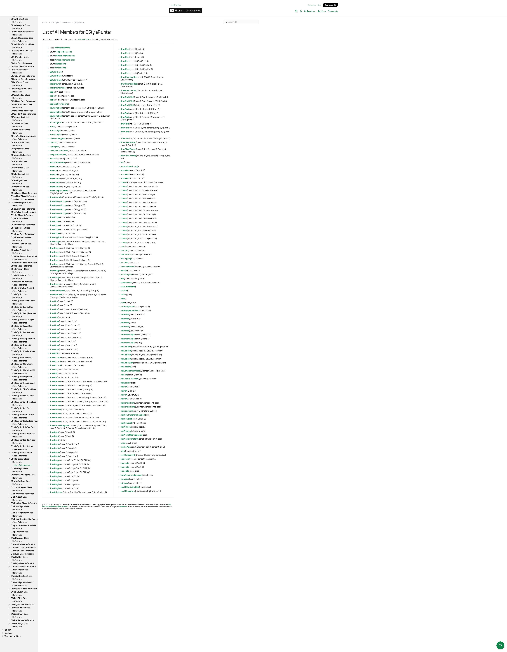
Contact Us (312, 5)
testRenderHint (128, 454)
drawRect (125, 49)
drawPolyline (55, 476)
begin (52, 91)
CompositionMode (63, 51)
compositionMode (58, 154)
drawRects (125, 61)
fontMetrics (126, 254)
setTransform (127, 410)
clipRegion (54, 146)
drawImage (55, 241)
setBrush (125, 314)
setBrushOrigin (128, 334)
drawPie (53, 369)
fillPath (124, 182)
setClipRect (126, 350)
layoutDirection (128, 266)
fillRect (124, 186)
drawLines (54, 321)
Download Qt (330, 4)
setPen (124, 386)
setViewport (126, 418)
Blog (319, 5)
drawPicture (55, 357)
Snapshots (333, 11)
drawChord (55, 178)
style (123, 450)
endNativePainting (129, 166)
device (52, 158)
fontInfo (124, 250)
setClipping (126, 366)
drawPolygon (55, 460)
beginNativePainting (59, 103)
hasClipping (126, 258)
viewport (125, 478)
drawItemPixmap (57, 290)
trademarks (123, 506)
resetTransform (128, 286)
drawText (125, 109)
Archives (322, 11)
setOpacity (126, 382)
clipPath (53, 142)
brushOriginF (56, 134)
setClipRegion (127, 362)
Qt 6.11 (45, 22)
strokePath (126, 446)
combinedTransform (59, 150)
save (123, 298)
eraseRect (125, 170)
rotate (123, 294)
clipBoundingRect (58, 138)
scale (123, 302)
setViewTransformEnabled (133, 414)
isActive (124, 262)
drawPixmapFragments (60, 425)
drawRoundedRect (129, 77)
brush (52, 126)
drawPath (54, 353)
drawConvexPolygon (59, 201)
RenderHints (60, 67)
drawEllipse (55, 217)
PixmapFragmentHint (65, 55)
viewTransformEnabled (131, 474)
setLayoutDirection (129, 378)
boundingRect (56, 107)
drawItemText (56, 294)
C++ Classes (66, 22)
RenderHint (60, 63)
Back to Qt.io (176, 5)
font (123, 246)
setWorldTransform (130, 438)
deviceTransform (57, 162)
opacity (124, 270)
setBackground (127, 306)
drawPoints (55, 444)
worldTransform (128, 490)
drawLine (54, 301)
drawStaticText (127, 97)
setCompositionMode (130, 370)
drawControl (55, 197)
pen (122, 278)
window (124, 483)
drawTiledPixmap (128, 142)
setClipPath (126, 346)
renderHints (126, 282)
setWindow (126, 426)
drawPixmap (55, 381)
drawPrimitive (56, 492)
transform (125, 458)
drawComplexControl (59, 190)
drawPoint (54, 432)
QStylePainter (84, 39)
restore (124, 290)
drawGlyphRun (56, 237)
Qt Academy (309, 11)
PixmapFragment (62, 47)
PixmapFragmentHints (64, 59)
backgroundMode (57, 87)
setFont (124, 374)
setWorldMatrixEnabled (131, 434)
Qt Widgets (55, 22)
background (55, 83)
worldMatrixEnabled (130, 486)
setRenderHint (127, 402)
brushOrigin (55, 130)
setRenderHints (128, 406)
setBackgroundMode (130, 310)
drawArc (53, 166)
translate (125, 462)
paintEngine (126, 274)
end (122, 162)
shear (123, 442)
